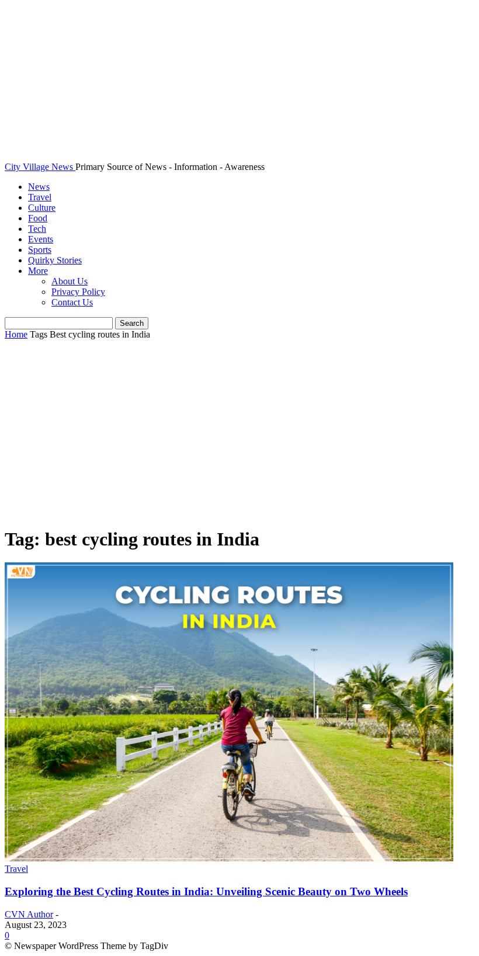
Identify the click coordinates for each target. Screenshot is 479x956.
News (39, 187)
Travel (39, 197)
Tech (37, 229)
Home (16, 334)
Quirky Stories (55, 260)
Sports (39, 250)
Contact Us (72, 302)
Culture (41, 208)
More (38, 271)
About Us (69, 281)
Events (40, 239)
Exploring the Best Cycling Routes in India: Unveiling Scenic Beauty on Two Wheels (206, 891)
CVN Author (29, 914)
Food (37, 218)
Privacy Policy (78, 292)
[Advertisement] (239, 434)
